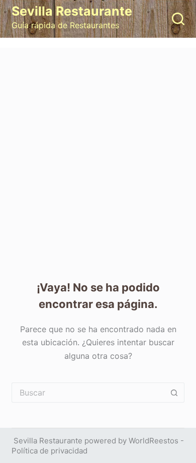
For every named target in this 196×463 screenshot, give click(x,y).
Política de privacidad (49, 450)
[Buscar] (178, 19)
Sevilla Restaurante (72, 11)
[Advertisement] (98, 151)
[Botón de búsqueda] (174, 392)
